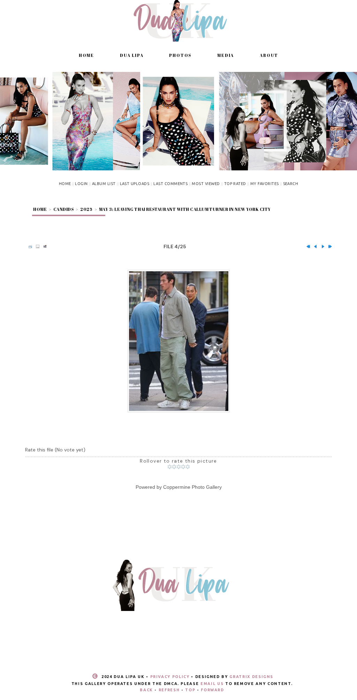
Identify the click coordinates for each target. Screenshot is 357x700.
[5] (187, 466)
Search (290, 184)
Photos (180, 55)
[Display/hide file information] (35, 246)
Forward (212, 690)
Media (225, 55)
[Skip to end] (328, 246)
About (269, 55)
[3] (178, 466)
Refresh (169, 690)
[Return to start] (306, 246)
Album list (104, 184)
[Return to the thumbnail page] (28, 246)
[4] (183, 466)
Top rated (235, 184)
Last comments (170, 184)
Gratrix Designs (251, 677)
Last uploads (135, 184)
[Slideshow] (43, 246)
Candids (63, 209)
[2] (174, 466)
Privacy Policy (170, 677)
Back (146, 690)
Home (86, 55)
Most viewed (206, 184)
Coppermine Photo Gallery (192, 487)
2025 (86, 209)
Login (81, 184)
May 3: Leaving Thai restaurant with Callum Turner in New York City (185, 209)
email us (211, 683)
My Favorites (264, 184)
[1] (169, 466)
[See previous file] (313, 246)
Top (190, 690)
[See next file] (321, 246)
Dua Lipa (131, 55)
